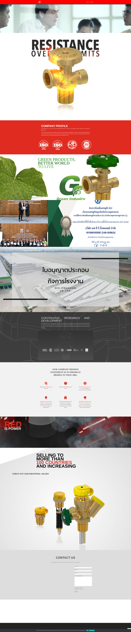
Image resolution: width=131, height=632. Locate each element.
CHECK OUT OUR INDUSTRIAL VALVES (30, 474)
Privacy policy (92, 630)
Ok (87, 630)
